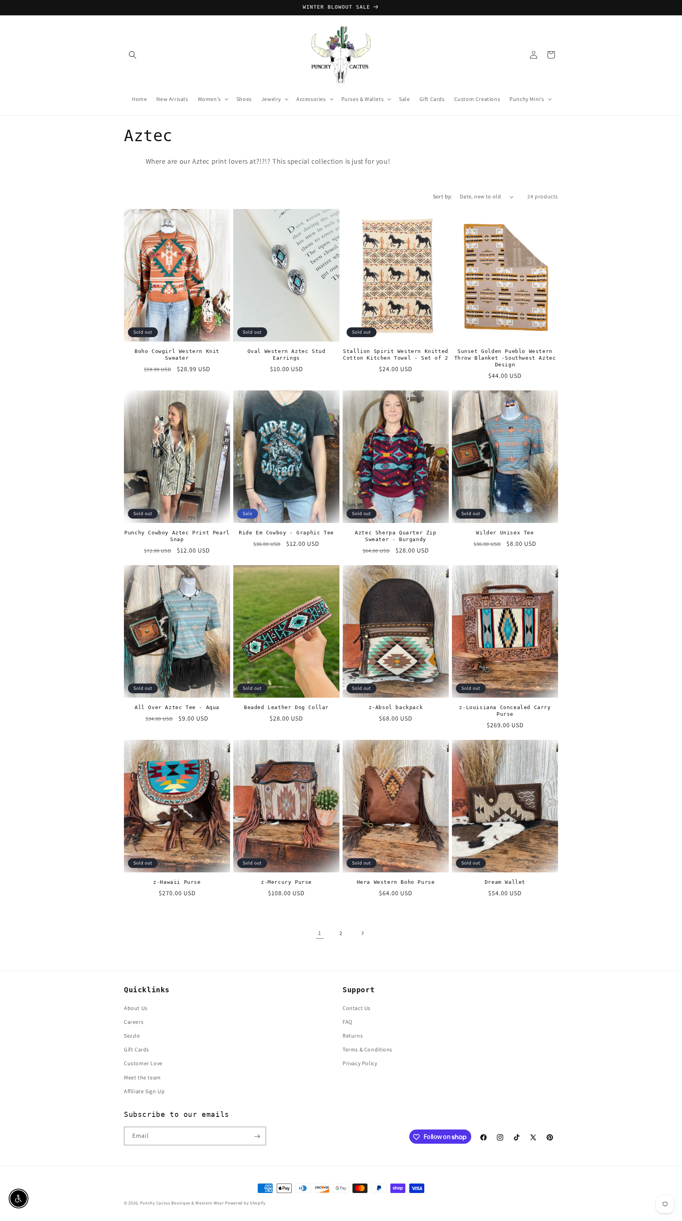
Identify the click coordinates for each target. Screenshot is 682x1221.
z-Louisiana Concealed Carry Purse (505, 710)
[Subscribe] (257, 1136)
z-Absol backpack (396, 707)
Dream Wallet (505, 882)
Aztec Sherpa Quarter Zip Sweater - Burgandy (395, 536)
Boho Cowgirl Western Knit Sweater (177, 354)
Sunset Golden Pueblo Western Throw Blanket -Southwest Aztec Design (505, 358)
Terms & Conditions (367, 1049)
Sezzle (132, 1035)
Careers (133, 1021)
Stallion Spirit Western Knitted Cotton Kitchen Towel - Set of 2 (395, 354)
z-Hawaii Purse (176, 882)
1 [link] (319, 933)
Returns (353, 1035)
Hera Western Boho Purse (396, 882)
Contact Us (357, 1007)
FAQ (347, 1021)
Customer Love (143, 1063)
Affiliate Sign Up (144, 1090)
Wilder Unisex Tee (505, 533)
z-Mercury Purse (286, 882)
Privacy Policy (360, 1063)
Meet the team (142, 1077)
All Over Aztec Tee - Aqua (177, 707)
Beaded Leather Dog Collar (286, 707)
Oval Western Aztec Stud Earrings (286, 354)
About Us (136, 1007)
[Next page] (362, 933)
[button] (132, 54)
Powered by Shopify (245, 1203)
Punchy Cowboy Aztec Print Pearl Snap (177, 536)
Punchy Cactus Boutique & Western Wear (182, 1203)
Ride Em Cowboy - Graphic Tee (286, 533)
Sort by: (442, 196)
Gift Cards (136, 1049)
